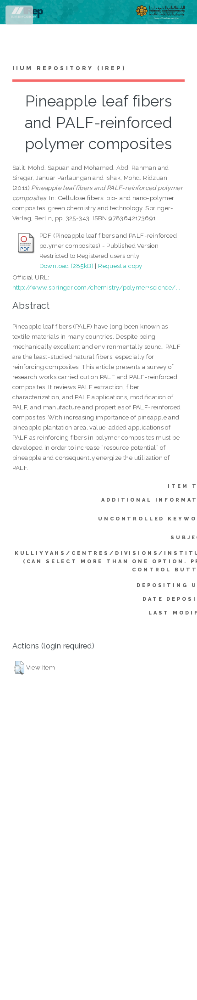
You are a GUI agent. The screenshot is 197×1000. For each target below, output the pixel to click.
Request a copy (120, 265)
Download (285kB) (66, 265)
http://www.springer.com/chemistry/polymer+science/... (96, 287)
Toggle (20, 17)
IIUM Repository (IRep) (69, 68)
